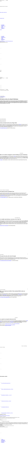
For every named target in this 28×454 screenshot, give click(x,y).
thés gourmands (4, 294)
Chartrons (20, 124)
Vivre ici (2, 27)
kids (8, 193)
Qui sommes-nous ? (3, 441)
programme (12, 322)
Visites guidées (1, 415)
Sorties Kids (2, 25)
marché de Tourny (12, 321)
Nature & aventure (3, 37)
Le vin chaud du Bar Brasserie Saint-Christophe (5, 260)
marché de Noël (2, 195)
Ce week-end (2, 24)
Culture (2, 26)
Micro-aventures (5, 415)
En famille (2, 28)
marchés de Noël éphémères (16, 323)
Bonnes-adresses (3, 39)
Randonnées (8, 415)
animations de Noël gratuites (8, 325)
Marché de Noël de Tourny (8, 323)
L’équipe (2, 439)
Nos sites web (2, 442)
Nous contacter (3, 440)
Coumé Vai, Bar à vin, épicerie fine (4, 225)
